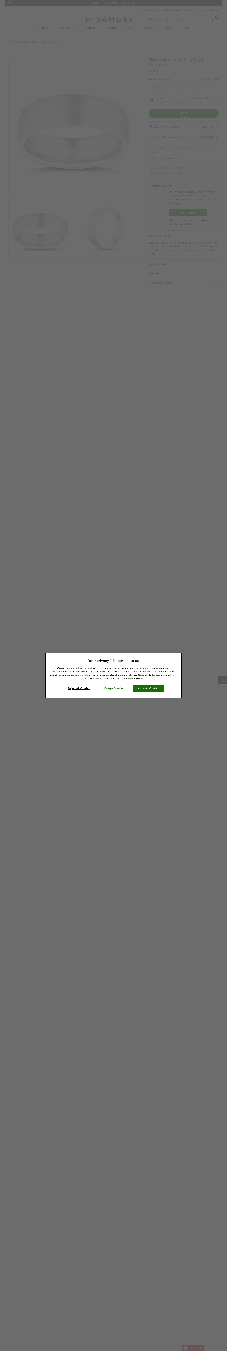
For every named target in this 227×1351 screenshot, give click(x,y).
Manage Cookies (113, 688)
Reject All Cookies (79, 688)
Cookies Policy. (134, 678)
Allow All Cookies (148, 688)
